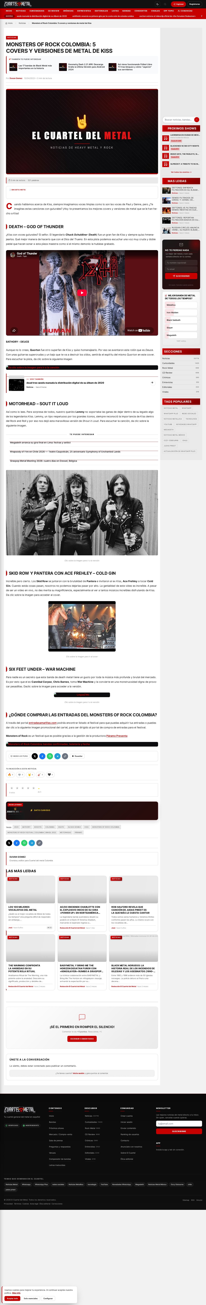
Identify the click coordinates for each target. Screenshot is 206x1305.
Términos (17, 1204)
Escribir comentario (82, 1039)
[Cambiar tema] (157, 4)
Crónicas (68, 11)
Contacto (125, 1140)
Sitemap (186, 1200)
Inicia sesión (78, 1073)
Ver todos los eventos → (181, 172)
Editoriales (101, 11)
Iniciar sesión (126, 1122)
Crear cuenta (127, 1116)
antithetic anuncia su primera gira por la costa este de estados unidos (83, 16)
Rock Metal (92, 1128)
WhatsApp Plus (171, 414)
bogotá (37, 827)
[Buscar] (165, 4)
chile (184, 441)
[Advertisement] (181, 73)
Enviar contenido (128, 1128)
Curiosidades (37, 11)
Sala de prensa (56, 1140)
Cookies (25, 1204)
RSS (193, 1200)
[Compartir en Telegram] (57, 756)
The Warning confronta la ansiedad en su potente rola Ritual (24, 968)
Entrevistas (84, 11)
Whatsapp (186, 408)
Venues (52, 1153)
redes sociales (189, 414)
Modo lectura (20, 756)
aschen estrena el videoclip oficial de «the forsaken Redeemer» (147, 16)
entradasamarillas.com (43, 722)
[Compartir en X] (35, 756)
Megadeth (168, 430)
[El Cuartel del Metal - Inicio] (18, 4)
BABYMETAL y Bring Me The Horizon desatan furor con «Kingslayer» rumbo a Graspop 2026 (80, 968)
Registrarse (194, 4)
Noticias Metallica (173, 419)
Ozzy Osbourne (171, 441)
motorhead (65, 832)
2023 (16, 827)
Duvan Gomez (16, 78)
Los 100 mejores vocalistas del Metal (22, 908)
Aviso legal (34, 1204)
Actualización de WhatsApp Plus (179, 451)
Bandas (126, 11)
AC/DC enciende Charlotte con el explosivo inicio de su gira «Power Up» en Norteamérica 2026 (80, 909)
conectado (39, 1066)
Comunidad (187, 11)
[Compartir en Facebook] (42, 756)
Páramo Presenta (116, 735)
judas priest (170, 446)
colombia (49, 827)
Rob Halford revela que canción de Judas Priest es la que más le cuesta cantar (130, 909)
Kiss (86, 827)
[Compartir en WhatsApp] (50, 756)
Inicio (9, 11)
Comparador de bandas (60, 1159)
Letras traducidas (57, 1165)
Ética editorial (127, 1159)
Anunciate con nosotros (131, 1147)
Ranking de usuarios (130, 1134)
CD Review (53, 11)
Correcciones (57, 1204)
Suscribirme (183, 276)
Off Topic (169, 11)
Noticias (21, 11)
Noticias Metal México (174, 435)
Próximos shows (56, 1128)
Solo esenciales (31, 1298)
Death (61, 827)
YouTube (168, 424)
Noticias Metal (171, 408)
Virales (155, 11)
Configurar (48, 1298)
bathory (26, 827)
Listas (115, 11)
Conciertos (141, 11)
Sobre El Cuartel (128, 1153)
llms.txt (199, 1200)
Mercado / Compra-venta (60, 1134)
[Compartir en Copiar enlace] (65, 756)
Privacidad (8, 1204)
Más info (16, 1293)
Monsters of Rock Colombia (105, 827)
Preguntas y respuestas (59, 1147)
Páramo (78, 832)
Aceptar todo (12, 1298)
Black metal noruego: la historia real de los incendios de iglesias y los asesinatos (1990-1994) (133, 968)
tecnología (191, 419)
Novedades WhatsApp (186, 424)
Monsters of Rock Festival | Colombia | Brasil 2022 (32, 832)
